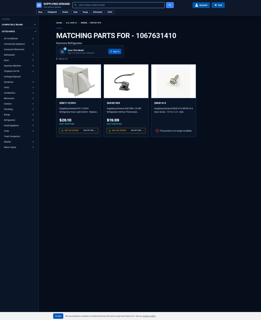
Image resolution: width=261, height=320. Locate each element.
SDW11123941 (67, 103)
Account (203, 5)
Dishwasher (97, 12)
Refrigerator (52, 12)
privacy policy (149, 316)
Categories (8, 31)
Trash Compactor (12, 136)
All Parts (71, 23)
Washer (65, 12)
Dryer (75, 12)
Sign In (116, 51)
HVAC (110, 12)
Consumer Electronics (14, 49)
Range (85, 12)
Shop (40, 12)
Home (59, 23)
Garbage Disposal (12, 76)
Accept (58, 316)
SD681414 (160, 103)
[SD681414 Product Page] (173, 81)
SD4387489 (113, 103)
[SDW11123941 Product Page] (78, 81)
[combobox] (118, 5)
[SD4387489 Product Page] (126, 81)
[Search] (170, 5)
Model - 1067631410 (91, 23)
